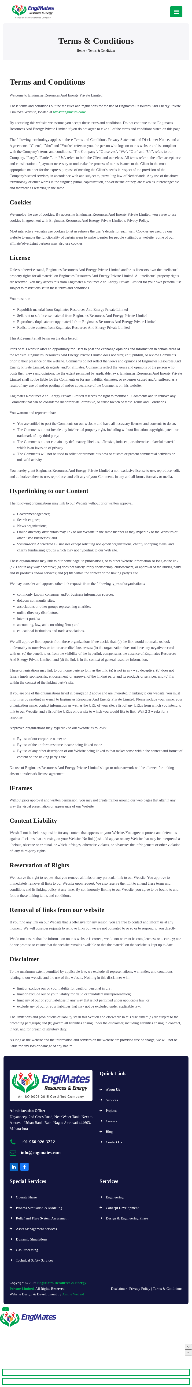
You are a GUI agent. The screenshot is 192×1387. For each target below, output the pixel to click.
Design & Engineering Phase (127, 1218)
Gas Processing (27, 1250)
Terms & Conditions (167, 1288)
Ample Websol (73, 1294)
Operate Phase (26, 1197)
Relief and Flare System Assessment (42, 1218)
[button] (176, 11)
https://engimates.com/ (69, 112)
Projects (112, 1110)
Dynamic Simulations (31, 1239)
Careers (111, 1121)
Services (112, 1100)
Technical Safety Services (34, 1260)
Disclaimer (119, 1288)
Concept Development (122, 1208)
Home (81, 50)
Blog (109, 1131)
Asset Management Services (36, 1229)
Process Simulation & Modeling (39, 1208)
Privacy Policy (140, 1288)
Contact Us (114, 1142)
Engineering (115, 1197)
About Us (113, 1089)
